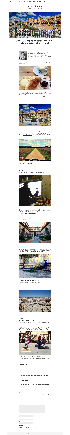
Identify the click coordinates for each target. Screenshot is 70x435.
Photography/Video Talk (25, 1)
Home (10, 1)
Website (19, 421)
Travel (15, 1)
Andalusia (23, 380)
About (13, 1)
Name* (19, 414)
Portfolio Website (35, 1)
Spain (27, 380)
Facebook (43, 375)
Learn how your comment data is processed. (35, 427)
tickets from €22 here (41, 327)
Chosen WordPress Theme (32, 433)
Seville (26, 380)
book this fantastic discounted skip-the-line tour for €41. (35, 251)
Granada (30, 62)
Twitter (46, 375)
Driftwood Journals (35, 6)
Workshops (30, 1)
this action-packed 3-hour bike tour (27, 135)
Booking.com (35, 368)
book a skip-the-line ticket (26, 249)
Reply (24, 398)
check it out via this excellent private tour (39, 218)
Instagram (20, 376)
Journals (19, 1)
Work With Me (40, 1)
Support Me (45, 1)
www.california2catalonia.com (33, 375)
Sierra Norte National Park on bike (27, 163)
